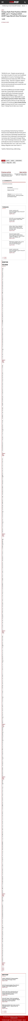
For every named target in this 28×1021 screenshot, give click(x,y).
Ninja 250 (9, 162)
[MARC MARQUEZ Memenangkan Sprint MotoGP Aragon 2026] (5, 252)
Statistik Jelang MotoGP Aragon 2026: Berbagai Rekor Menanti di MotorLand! (2, 495)
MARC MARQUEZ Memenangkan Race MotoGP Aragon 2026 (16, 211)
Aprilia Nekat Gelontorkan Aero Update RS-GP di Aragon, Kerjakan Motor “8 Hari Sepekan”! (2, 409)
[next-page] (5, 258)
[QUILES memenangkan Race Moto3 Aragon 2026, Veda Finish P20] (5, 221)
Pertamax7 (10, 187)
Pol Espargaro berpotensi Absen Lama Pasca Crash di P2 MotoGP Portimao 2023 (7, 175)
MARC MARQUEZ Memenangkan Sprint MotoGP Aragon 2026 (17, 250)
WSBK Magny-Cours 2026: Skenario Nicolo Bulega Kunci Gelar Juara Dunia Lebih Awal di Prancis (2, 584)
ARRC (2, 10)
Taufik (3, 19)
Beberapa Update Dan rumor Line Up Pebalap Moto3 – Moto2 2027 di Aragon (16, 243)
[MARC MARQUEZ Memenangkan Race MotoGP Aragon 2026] (5, 213)
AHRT (7, 160)
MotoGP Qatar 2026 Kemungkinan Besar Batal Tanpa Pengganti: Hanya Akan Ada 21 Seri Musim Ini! (16, 235)
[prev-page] (3, 258)
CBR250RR (18, 160)
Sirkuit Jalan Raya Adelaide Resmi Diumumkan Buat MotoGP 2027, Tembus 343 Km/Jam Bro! (16, 228)
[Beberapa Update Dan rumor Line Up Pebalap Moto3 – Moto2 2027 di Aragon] (5, 244)
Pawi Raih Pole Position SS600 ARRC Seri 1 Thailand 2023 (21, 174)
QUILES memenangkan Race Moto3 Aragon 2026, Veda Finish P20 (16, 219)
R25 (14, 162)
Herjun (3, 162)
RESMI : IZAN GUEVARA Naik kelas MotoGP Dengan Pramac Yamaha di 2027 (2, 929)
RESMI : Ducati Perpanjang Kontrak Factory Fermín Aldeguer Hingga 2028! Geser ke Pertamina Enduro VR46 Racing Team (2, 836)
